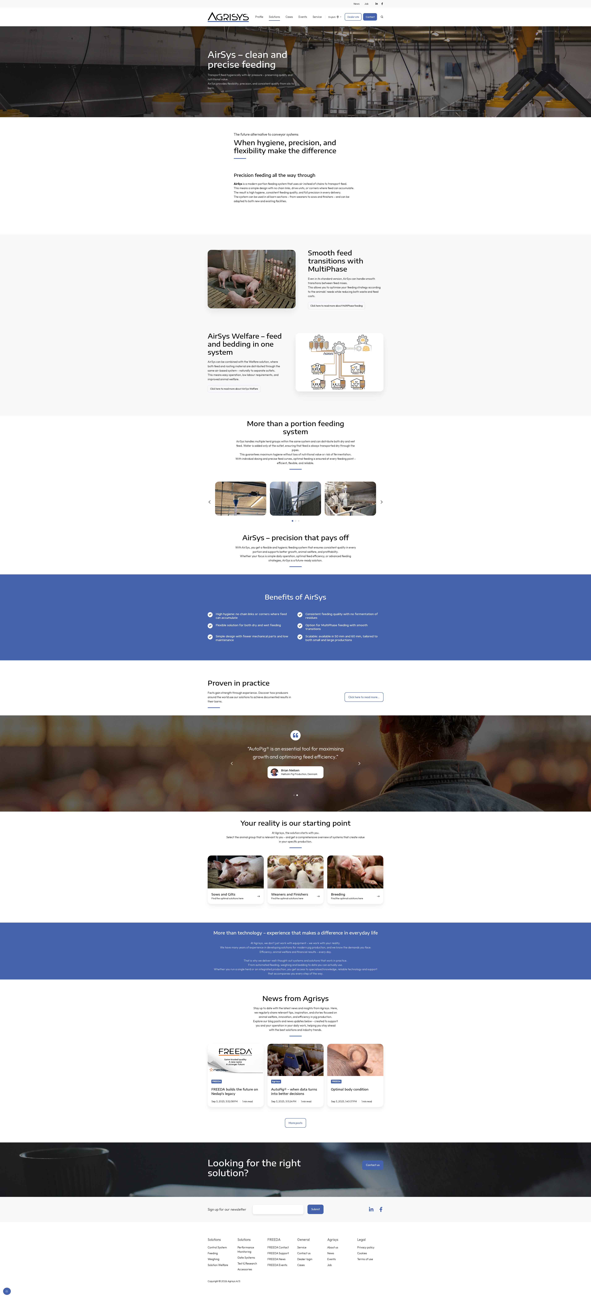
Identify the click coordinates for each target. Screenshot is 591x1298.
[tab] (292, 521)
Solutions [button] (274, 17)
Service (301, 1247)
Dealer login (304, 1259)
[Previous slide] (232, 763)
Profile (259, 17)
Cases (289, 17)
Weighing (213, 1259)
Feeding (213, 1253)
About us (332, 1247)
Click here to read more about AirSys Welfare (234, 388)
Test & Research (247, 1263)
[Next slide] (381, 502)
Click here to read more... (364, 697)
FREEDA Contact (278, 1247)
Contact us (373, 1165)
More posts (295, 1123)
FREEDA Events (277, 1265)
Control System (217, 1247)
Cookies (362, 1253)
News (357, 3)
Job (366, 3)
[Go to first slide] (359, 763)
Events (303, 17)
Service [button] (317, 17)
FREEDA (274, 1239)
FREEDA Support (278, 1253)
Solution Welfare (218, 1265)
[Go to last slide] (209, 502)
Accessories (244, 1269)
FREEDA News (276, 1259)
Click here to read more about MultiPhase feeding (336, 305)
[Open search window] (381, 16)
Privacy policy (365, 1247)
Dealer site (353, 16)
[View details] (376, 3)
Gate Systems (246, 1257)
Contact (370, 16)
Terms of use (365, 1259)
